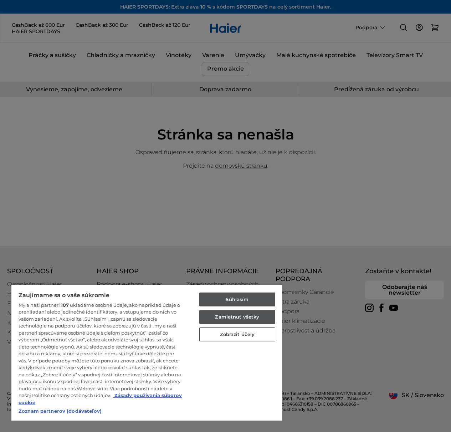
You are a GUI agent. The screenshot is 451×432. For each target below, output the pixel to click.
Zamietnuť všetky (237, 317)
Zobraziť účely (237, 334)
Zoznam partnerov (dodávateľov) (60, 411)
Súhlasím (237, 299)
